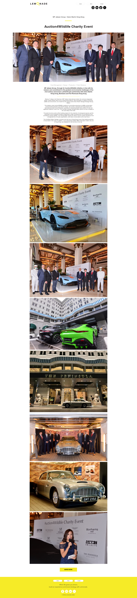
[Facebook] (100, 7)
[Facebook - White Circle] (62, 591)
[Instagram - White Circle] (66, 591)
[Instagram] (93, 7)
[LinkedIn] (96, 7)
